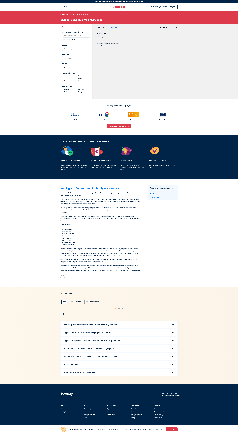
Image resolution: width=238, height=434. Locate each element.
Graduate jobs (88, 409)
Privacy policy (158, 415)
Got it (172, 429)
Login (165, 7)
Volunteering (154, 197)
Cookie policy (158, 418)
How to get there (71, 364)
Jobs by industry (75, 302)
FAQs (64, 302)
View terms (158, 429)
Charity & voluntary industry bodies (79, 372)
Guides (86, 418)
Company (65, 54)
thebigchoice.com (66, 412)
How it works (111, 415)
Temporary (82, 92)
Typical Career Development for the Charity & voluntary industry (92, 340)
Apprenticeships (89, 412)
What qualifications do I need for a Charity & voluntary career (91, 356)
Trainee (80, 81)
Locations (65, 45)
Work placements (89, 415)
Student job (68, 81)
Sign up (109, 409)
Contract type (67, 86)
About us (63, 409)
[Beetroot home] (119, 7)
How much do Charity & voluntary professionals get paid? (89, 348)
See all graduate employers (118, 126)
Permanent (68, 89)
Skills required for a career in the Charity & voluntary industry (90, 324)
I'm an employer (155, 7)
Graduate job (68, 76)
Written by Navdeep (70, 277)
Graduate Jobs (70, 14)
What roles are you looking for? (73, 32)
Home (62, 14)
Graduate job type (68, 73)
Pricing (133, 418)
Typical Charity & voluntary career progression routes (87, 332)
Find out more (135, 409)
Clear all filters (114, 27)
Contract (81, 89)
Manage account (136, 415)
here (142, 1)
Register (173, 7)
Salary (64, 64)
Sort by (162, 27)
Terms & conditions (160, 412)
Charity (152, 194)
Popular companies (92, 302)
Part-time (67, 92)
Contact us (157, 409)
